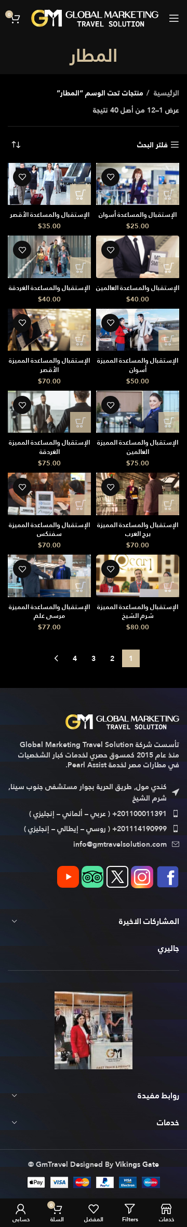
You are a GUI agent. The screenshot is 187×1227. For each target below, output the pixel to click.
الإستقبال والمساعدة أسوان (138, 214)
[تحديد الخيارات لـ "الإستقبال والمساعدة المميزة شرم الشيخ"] (168, 586)
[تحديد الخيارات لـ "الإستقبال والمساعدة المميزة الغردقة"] (80, 422)
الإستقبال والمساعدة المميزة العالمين (137, 447)
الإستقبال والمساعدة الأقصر (49, 214)
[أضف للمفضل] (110, 177)
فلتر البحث (152, 145)
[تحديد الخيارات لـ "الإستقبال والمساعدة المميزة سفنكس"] (80, 504)
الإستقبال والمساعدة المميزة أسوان (137, 365)
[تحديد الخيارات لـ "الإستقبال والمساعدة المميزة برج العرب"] (168, 504)
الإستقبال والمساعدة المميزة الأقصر (49, 365)
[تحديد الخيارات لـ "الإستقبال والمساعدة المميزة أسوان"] (168, 340)
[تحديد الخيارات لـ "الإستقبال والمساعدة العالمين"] (168, 267)
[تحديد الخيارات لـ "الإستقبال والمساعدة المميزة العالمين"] (168, 422)
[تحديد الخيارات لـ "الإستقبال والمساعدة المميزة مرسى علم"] (80, 586)
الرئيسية (165, 93)
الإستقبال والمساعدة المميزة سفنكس (49, 529)
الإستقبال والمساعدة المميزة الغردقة (49, 447)
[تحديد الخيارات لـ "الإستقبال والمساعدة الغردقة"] (80, 267)
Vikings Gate (137, 1164)
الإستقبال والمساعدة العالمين (137, 288)
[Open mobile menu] (174, 18)
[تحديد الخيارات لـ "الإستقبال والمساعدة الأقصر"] (80, 194)
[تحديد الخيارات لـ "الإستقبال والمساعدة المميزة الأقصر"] (80, 340)
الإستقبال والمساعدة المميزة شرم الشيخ (137, 611)
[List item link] (93, 813)
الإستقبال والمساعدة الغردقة (49, 288)
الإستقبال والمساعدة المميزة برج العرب (137, 529)
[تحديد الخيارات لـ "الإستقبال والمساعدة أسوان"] (168, 194)
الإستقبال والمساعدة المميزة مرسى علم (49, 611)
